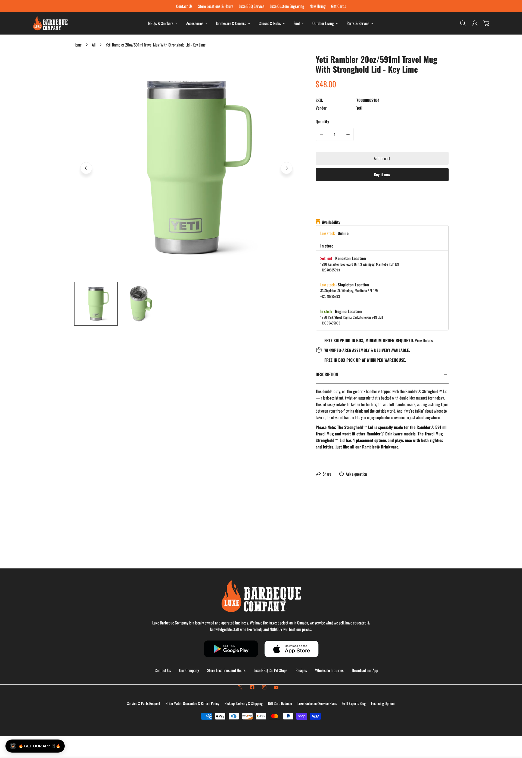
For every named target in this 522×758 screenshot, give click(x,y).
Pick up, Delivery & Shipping (244, 703)
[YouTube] (276, 687)
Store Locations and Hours (226, 670)
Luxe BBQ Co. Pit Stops (270, 670)
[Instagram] (264, 687)
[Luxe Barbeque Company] (50, 23)
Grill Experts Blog (354, 703)
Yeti (359, 108)
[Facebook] (252, 687)
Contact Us (163, 670)
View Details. (424, 340)
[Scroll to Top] (512, 729)
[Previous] (86, 168)
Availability (331, 222)
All (93, 45)
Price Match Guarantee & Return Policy (192, 703)
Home (77, 45)
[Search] (463, 23)
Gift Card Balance (280, 703)
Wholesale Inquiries (329, 670)
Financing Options (383, 703)
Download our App (365, 670)
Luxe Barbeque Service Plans (317, 703)
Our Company (189, 670)
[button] (487, 23)
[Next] (287, 168)
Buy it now (382, 174)
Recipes (301, 670)
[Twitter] (240, 687)
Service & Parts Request (143, 703)
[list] (186, 167)
